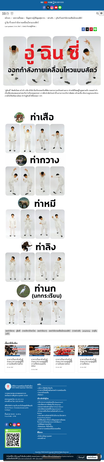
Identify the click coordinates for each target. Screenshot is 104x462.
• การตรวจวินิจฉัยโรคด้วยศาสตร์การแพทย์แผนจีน (51, 390)
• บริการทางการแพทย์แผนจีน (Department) (50, 402)
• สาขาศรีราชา (41, 438)
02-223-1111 (19, 399)
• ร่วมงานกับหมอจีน (43, 392)
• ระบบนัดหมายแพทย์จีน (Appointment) (49, 409)
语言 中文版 (46, 2)
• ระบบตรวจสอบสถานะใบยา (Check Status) (50, 407)
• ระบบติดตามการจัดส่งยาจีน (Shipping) (49, 404)
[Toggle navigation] (101, 13)
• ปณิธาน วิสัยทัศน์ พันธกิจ (45, 388)
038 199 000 (19, 401)
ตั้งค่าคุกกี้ (81, 457)
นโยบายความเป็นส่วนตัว (25, 458)
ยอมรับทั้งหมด (92, 457)
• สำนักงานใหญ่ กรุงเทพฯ (44, 436)
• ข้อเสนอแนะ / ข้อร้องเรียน (45, 426)
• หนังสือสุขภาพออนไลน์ (44, 424)
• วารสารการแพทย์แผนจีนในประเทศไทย (49, 429)
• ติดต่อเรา (40, 395)
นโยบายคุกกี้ (39, 458)
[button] (97, 13)
